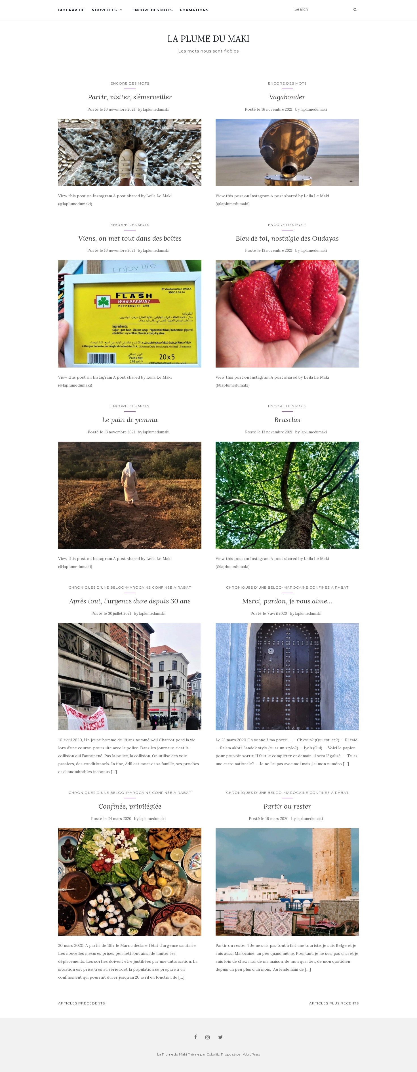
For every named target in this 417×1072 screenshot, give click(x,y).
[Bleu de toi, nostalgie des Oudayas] (287, 314)
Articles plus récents (334, 1003)
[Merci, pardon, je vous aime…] (287, 677)
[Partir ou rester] (287, 882)
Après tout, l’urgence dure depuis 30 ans (130, 601)
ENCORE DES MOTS (130, 83)
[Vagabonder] (287, 152)
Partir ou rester (287, 806)
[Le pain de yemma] (129, 495)
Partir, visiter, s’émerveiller (130, 97)
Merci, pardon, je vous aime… (287, 601)
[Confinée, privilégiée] (129, 882)
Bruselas (287, 419)
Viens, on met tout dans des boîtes (130, 238)
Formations (194, 10)
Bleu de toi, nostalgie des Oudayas (287, 238)
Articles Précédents (81, 1003)
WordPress (251, 1054)
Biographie (71, 10)
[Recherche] (355, 9)
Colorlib (213, 1054)
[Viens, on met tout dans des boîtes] (129, 314)
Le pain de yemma (129, 419)
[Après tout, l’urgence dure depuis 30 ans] (129, 677)
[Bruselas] (287, 495)
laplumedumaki (156, 109)
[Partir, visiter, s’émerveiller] (129, 152)
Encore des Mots (152, 10)
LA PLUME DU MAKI (208, 38)
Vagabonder (287, 97)
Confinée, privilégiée (129, 806)
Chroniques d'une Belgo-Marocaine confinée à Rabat (130, 587)
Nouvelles (104, 10)
